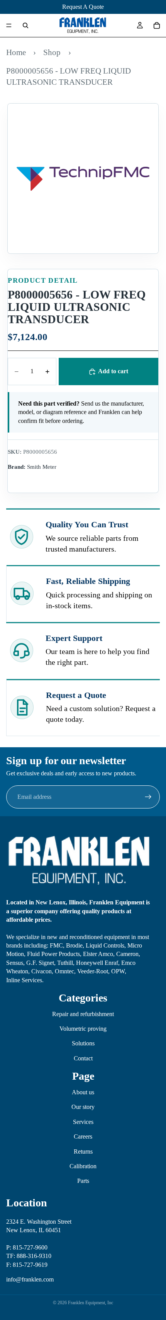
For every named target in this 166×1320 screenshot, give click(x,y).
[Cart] (156, 25)
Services (83, 1122)
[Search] (25, 25)
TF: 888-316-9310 (28, 1256)
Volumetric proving (83, 1028)
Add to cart (113, 371)
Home (16, 52)
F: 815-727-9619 (26, 1264)
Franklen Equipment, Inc (90, 1302)
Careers (83, 1136)
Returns (83, 1151)
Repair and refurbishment (83, 1014)
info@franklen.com (30, 1279)
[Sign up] (148, 797)
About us (83, 1092)
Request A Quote (83, 6)
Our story (83, 1107)
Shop (52, 52)
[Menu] (9, 25)
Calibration (83, 1166)
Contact (83, 1058)
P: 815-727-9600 (26, 1247)
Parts (83, 1180)
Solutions (83, 1043)
